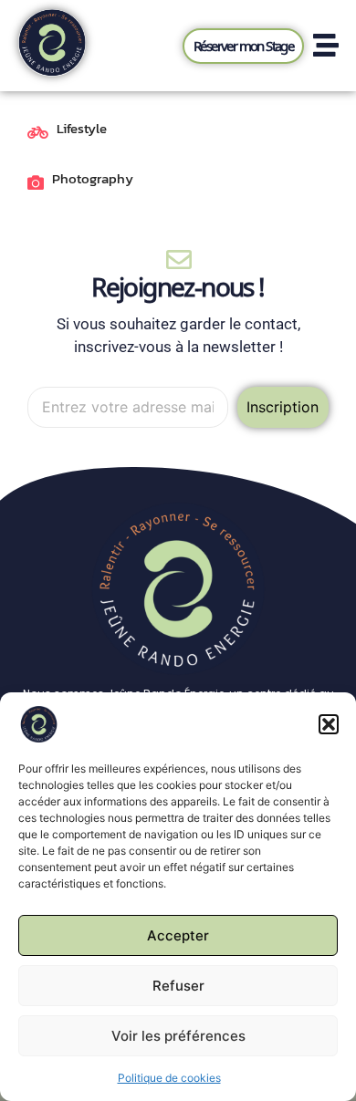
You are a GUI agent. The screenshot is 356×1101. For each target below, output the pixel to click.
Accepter (178, 935)
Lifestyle (82, 128)
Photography (92, 178)
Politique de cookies (169, 1078)
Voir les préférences (178, 1035)
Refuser (178, 985)
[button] (328, 724)
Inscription (282, 407)
